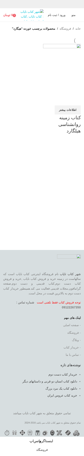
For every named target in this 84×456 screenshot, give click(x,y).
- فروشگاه (74, 332)
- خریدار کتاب (72, 347)
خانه (78, 28)
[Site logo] (31, 14)
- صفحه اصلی (72, 325)
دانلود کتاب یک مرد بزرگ (61, 388)
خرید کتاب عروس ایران (62, 395)
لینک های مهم (72, 317)
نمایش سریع (63, 100)
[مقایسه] (75, 100)
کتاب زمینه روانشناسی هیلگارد (69, 124)
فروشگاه (65, 28)
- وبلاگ (76, 340)
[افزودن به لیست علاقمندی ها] (52, 100)
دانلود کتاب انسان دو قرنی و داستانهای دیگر (49, 381)
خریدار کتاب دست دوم (62, 374)
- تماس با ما (73, 354)
